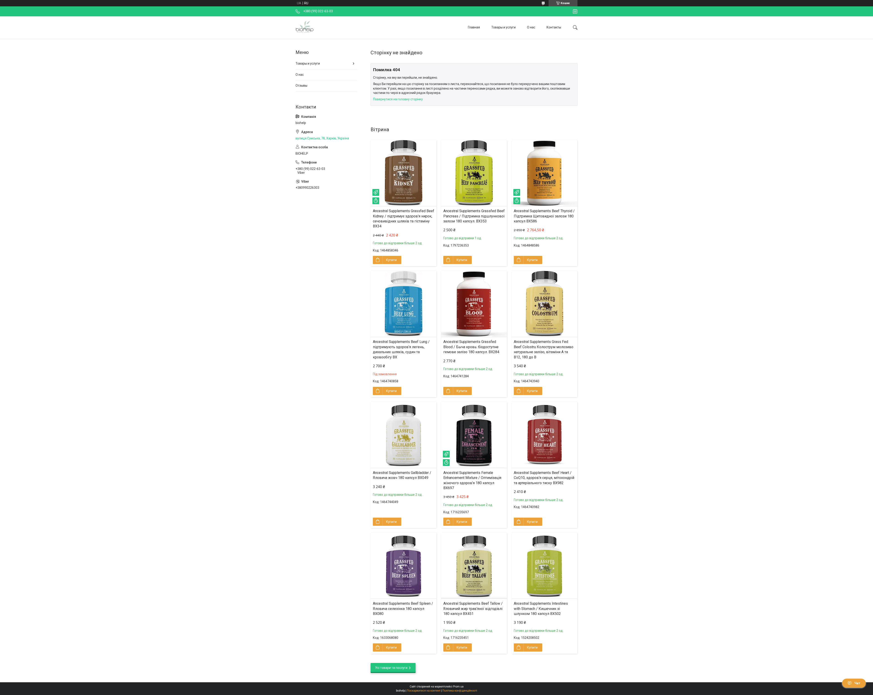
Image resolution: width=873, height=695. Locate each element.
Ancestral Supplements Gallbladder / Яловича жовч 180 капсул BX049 (402, 475)
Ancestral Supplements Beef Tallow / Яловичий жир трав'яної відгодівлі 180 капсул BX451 (473, 608)
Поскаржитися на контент (423, 690)
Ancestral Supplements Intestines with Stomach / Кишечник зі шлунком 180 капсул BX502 (541, 608)
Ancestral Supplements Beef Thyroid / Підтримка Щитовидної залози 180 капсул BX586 (544, 216)
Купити (391, 260)
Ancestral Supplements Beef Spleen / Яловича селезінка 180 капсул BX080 (403, 608)
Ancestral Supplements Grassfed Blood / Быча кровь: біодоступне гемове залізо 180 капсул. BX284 (471, 347)
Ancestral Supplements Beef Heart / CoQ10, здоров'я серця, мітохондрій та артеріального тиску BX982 (544, 478)
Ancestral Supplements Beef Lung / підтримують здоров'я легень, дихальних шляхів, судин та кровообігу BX (401, 349)
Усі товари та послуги (391, 668)
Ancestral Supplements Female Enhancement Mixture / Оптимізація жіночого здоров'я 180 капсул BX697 (472, 480)
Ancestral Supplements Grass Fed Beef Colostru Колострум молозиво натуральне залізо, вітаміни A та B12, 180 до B (543, 349)
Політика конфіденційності (459, 690)
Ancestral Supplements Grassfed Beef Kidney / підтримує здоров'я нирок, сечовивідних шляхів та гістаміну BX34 (403, 218)
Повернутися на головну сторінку (398, 99)
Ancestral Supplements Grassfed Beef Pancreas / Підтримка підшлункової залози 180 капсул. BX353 (474, 216)
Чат (857, 683)
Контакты (554, 27)
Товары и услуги (503, 27)
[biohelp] (305, 27)
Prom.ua (458, 686)
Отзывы (301, 85)
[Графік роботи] (575, 11)
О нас (531, 27)
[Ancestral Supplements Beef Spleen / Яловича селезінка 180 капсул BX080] (403, 566)
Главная (474, 27)
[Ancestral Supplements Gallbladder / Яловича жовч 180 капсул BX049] (403, 435)
